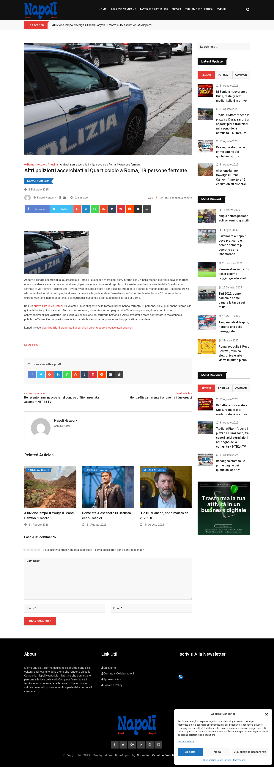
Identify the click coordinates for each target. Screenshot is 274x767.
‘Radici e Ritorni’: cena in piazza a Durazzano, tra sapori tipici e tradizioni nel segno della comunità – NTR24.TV (232, 124)
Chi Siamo (109, 667)
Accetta (190, 752)
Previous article (35, 393)
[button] (266, 714)
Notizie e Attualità (154, 9)
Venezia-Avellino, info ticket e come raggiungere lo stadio (234, 274)
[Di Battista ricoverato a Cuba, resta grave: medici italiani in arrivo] (205, 90)
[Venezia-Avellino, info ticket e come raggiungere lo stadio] (207, 269)
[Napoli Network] (64, 197)
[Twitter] (41, 374)
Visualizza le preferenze (250, 752)
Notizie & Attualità (47, 164)
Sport (176, 9)
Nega (217, 752)
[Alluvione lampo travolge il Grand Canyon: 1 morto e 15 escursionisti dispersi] (205, 169)
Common (241, 74)
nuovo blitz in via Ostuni (48, 306)
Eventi (221, 9)
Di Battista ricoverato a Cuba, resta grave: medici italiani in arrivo (231, 96)
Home (102, 9)
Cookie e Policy (112, 685)
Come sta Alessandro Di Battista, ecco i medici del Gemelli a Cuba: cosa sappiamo (106, 25)
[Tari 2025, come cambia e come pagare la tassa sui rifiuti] (207, 293)
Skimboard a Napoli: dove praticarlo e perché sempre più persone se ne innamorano (232, 245)
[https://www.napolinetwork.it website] (60, 197)
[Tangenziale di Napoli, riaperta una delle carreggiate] (207, 322)
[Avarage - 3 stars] (32, 550)
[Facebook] (32, 374)
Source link (31, 344)
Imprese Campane (123, 9)
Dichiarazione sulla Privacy (217, 760)
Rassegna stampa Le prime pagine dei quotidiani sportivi (230, 152)
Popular (223, 74)
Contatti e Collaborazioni (118, 673)
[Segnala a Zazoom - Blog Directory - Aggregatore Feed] (180, 676)
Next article (183, 393)
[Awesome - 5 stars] (39, 550)
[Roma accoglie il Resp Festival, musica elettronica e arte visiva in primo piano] (207, 346)
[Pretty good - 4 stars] (35, 550)
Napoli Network (65, 420)
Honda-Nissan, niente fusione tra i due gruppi (161, 397)
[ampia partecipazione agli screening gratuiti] (207, 216)
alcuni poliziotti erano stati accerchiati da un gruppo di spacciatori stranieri (87, 327)
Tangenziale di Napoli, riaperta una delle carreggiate (234, 327)
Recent (206, 74)
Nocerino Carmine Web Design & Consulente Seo (174, 755)
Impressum (239, 760)
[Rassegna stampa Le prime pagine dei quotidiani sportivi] (205, 146)
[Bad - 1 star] (24, 550)
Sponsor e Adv (112, 679)
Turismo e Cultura (199, 9)
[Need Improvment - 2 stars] (28, 550)
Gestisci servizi (186, 741)
